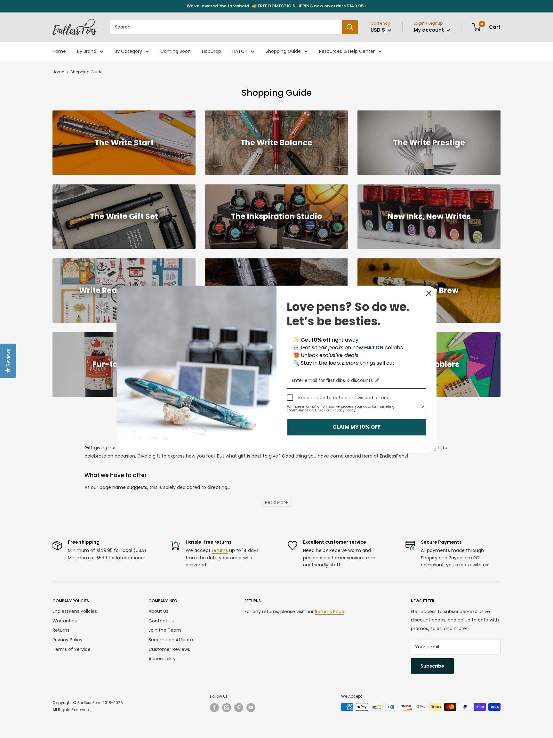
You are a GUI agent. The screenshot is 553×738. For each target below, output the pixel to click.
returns (220, 550)
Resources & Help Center (347, 51)
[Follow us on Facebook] (214, 707)
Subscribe (432, 666)
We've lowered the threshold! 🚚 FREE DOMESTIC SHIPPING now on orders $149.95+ (277, 6)
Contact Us (161, 621)
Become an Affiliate (170, 640)
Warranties (64, 621)
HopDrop (211, 51)
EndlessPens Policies (74, 611)
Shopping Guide (283, 51)
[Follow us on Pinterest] (238, 707)
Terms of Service (71, 649)
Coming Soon (175, 51)
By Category (128, 51)
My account (429, 30)
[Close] (429, 293)
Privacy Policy (67, 640)
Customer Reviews (169, 649)
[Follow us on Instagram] (226, 707)
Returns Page (329, 611)
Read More (276, 502)
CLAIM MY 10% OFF (357, 427)
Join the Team (164, 630)
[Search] (350, 27)
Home (59, 51)
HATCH (239, 51)
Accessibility (162, 658)
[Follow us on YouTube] (250, 707)
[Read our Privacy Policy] (422, 407)
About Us (158, 611)
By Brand (86, 51)
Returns (60, 630)
